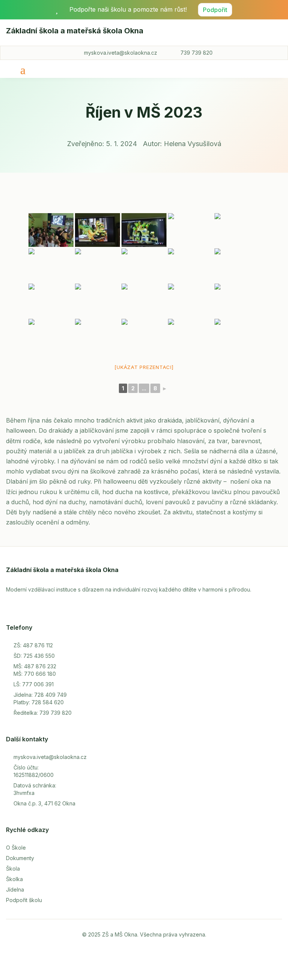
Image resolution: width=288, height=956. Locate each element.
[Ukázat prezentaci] (143, 367)
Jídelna (15, 889)
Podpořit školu (24, 900)
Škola (13, 868)
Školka (14, 879)
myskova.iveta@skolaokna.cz (120, 52)
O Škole (16, 847)
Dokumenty (20, 858)
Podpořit (215, 9)
